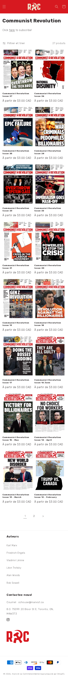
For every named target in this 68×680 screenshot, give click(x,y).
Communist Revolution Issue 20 (47, 266)
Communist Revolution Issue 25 (15, 152)
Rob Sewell (13, 583)
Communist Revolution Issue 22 (47, 209)
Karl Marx (12, 545)
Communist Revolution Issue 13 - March (15, 496)
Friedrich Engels (16, 553)
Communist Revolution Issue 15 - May (15, 438)
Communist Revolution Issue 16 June (47, 381)
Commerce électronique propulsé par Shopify (44, 674)
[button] (4, 6)
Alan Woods (13, 575)
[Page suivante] (43, 516)
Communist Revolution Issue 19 (15, 324)
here (12, 30)
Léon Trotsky (14, 567)
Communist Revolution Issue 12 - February (47, 496)
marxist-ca (17, 674)
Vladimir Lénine (15, 560)
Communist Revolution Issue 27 (15, 94)
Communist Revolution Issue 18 (47, 324)
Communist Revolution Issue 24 (47, 152)
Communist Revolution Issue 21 (15, 266)
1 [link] (25, 516)
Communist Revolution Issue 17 (15, 381)
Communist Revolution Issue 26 (47, 94)
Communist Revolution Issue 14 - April (47, 438)
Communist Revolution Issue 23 (15, 209)
